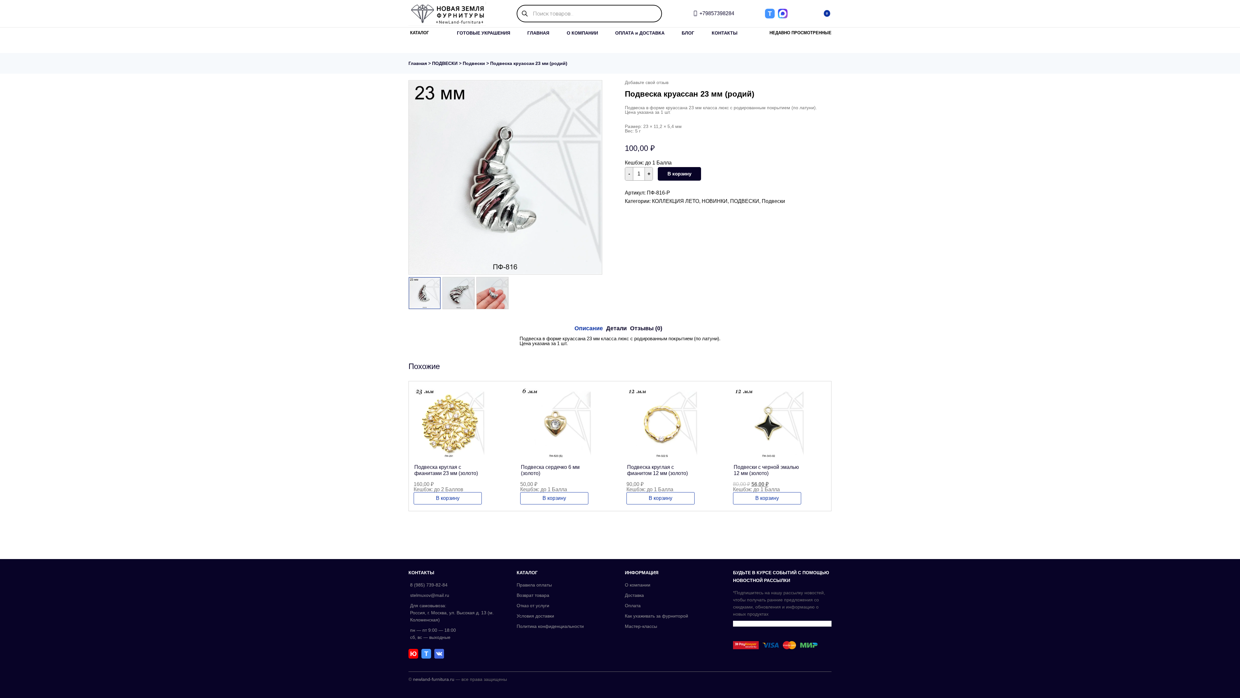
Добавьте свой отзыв (646, 82)
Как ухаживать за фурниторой (656, 616)
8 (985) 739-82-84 (429, 584)
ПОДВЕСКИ (445, 63)
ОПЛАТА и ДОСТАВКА (640, 33)
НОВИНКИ (715, 201)
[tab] (588, 328)
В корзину (679, 173)
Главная (417, 63)
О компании (637, 584)
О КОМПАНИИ (582, 33)
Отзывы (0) (646, 328)
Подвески (474, 63)
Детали (616, 328)
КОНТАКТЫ (725, 33)
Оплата (633, 605)
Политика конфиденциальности (550, 626)
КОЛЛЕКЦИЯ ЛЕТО (675, 201)
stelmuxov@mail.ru (429, 595)
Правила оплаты (534, 584)
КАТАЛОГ (419, 33)
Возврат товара (533, 595)
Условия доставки (535, 616)
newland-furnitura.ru (433, 679)
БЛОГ (688, 33)
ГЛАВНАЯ (538, 33)
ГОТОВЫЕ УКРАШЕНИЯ (483, 33)
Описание (588, 328)
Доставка (634, 595)
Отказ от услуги (533, 605)
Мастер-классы (641, 626)
